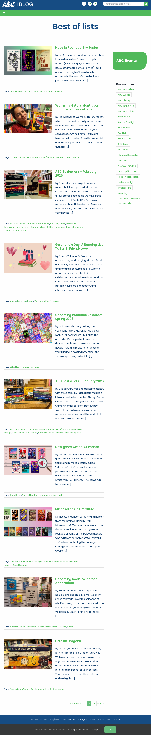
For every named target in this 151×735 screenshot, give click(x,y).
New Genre (34, 495)
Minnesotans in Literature (74, 509)
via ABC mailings (77, 719)
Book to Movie (29, 626)
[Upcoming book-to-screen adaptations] (28, 592)
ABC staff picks (126, 111)
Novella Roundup (45, 91)
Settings (95, 729)
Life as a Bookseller (128, 155)
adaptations (16, 626)
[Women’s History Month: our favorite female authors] (28, 118)
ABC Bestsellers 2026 (36, 223)
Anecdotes (124, 116)
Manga (7, 432)
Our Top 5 (123, 171)
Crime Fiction (20, 429)
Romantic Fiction (46, 432)
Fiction (30, 300)
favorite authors (17, 157)
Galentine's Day (41, 300)
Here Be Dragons (68, 641)
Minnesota (49, 561)
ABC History (124, 100)
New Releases (22, 367)
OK (110, 729)
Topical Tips (124, 187)
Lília (62, 429)
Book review (16, 91)
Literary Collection (73, 429)
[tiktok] (95, 4)
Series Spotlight (126, 182)
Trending (122, 193)
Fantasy (8, 227)
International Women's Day (39, 157)
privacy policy (81, 729)
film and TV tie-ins (21, 227)
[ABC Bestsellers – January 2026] (28, 394)
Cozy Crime (15, 495)
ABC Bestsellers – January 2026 (79, 381)
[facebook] (84, 4)
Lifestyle (122, 160)
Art (48, 223)
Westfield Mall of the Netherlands (129, 201)
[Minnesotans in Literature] (28, 522)
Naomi (25, 495)
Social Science (20, 565)
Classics (54, 223)
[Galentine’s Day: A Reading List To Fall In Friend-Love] (28, 258)
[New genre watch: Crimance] (28, 460)
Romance (78, 227)
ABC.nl (117, 719)
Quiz (135, 171)
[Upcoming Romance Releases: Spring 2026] (28, 328)
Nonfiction (55, 300)
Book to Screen (44, 626)
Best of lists (124, 127)
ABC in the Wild (126, 105)
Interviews (123, 149)
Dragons (39, 689)
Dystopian (27, 91)
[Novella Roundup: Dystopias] (28, 60)
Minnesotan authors (63, 561)
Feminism (21, 300)
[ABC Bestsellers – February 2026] (28, 185)
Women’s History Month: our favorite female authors (77, 107)
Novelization (18, 432)
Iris (34, 91)
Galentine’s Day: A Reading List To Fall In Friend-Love (79, 246)
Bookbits (122, 133)
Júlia (12, 367)
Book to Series (59, 626)
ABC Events (126, 60)
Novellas (58, 91)
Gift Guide (123, 144)
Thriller (23, 230)
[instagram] (90, 4)
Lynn (40, 561)
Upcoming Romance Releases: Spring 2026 (78, 317)
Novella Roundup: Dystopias (77, 47)
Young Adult (75, 432)
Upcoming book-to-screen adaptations (76, 581)
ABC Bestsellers (17, 223)
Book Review (124, 138)
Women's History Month (67, 157)
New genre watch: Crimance (77, 447)
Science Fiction (11, 230)
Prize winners (31, 432)
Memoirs (60, 227)
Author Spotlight (126, 122)
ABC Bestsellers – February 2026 (76, 173)
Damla (62, 223)
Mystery (68, 227)
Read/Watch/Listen (128, 176)
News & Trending (127, 165)
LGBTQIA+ (50, 227)
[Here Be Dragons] (28, 654)
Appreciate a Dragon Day (22, 689)
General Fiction (38, 227)
